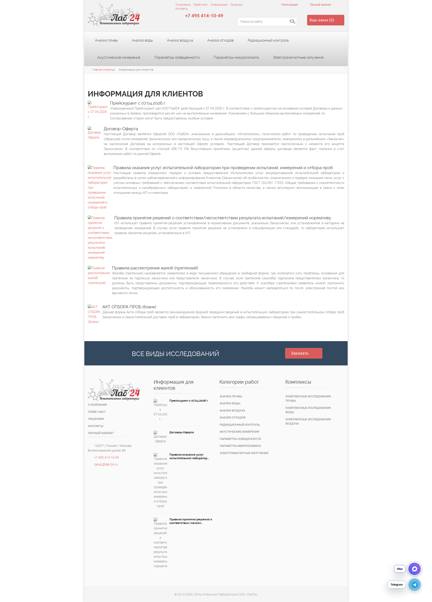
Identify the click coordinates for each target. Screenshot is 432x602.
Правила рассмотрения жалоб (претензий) (155, 268)
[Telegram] (414, 584)
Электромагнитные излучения (298, 57)
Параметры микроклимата (236, 57)
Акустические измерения (118, 57)
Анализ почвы (106, 40)
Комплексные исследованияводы (308, 410)
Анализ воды (142, 40)
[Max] (414, 569)
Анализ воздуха (179, 40)
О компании (183, 4)
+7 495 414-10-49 (204, 15)
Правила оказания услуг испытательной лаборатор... (189, 456)
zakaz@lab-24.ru (106, 464)
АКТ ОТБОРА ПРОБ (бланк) (129, 306)
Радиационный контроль (268, 40)
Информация (219, 4)
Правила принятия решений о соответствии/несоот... (190, 521)
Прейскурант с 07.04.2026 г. (138, 103)
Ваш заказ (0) (322, 20)
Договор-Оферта (121, 128)
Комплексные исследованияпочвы (308, 399)
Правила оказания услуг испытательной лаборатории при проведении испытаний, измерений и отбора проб (223, 167)
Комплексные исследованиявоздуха (308, 421)
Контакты (182, 8)
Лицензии (236, 4)
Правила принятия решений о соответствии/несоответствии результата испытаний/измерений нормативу (222, 217)
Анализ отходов (220, 40)
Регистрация (289, 4)
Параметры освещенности (176, 57)
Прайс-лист (201, 4)
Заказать (300, 353)
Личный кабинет (320, 4)
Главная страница (103, 69)
